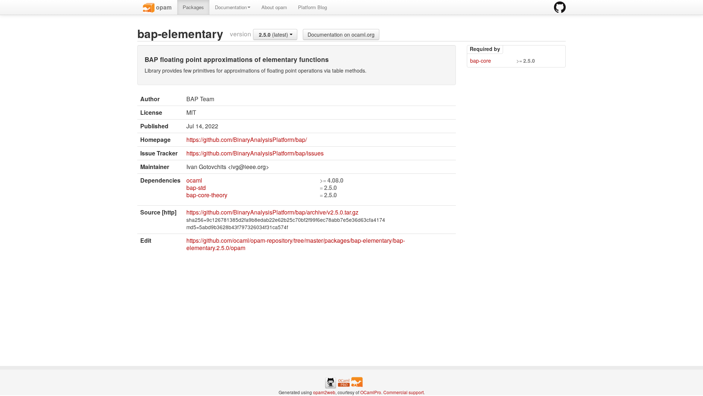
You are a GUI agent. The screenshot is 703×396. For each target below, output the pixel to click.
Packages (193, 7)
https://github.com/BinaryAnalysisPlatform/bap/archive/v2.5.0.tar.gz (272, 212)
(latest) (274, 34)
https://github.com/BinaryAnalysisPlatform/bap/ (246, 139)
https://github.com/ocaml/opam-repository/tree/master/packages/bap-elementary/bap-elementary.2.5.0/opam (295, 244)
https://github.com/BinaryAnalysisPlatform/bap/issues (255, 153)
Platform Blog (312, 7)
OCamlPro (370, 392)
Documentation (231, 7)
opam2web (324, 392)
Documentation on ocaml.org (341, 34)
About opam (274, 7)
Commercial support (403, 392)
